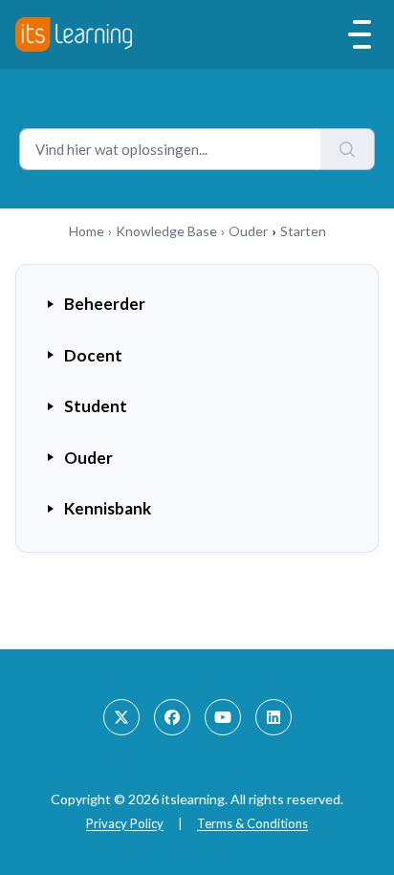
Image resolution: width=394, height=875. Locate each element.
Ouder (248, 231)
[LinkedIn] (273, 717)
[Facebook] (172, 717)
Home (86, 231)
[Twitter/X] (121, 717)
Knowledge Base (166, 231)
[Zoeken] (347, 149)
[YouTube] (223, 717)
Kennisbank (107, 508)
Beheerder (104, 304)
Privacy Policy (125, 823)
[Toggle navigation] (359, 34)
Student (95, 406)
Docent (93, 355)
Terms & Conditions (252, 823)
